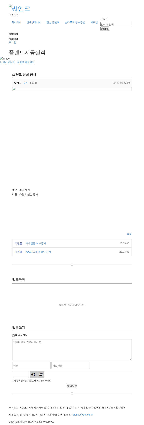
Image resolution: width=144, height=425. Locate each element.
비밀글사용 (21, 335)
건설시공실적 (7, 62)
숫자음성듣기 (33, 374)
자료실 (94, 22)
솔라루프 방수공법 (75, 22)
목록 (129, 233)
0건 (26, 82)
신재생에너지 (34, 22)
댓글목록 (18, 279)
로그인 (12, 42)
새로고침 (40, 374)
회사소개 (16, 22)
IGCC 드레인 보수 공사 (38, 251)
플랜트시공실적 (25, 62)
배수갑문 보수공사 (36, 243)
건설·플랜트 (53, 22)
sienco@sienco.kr (83, 414)
